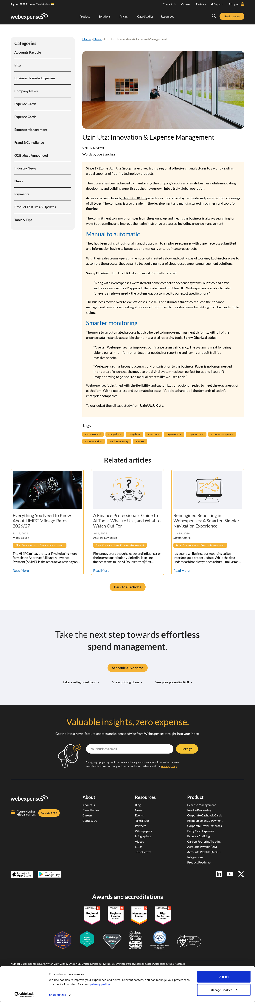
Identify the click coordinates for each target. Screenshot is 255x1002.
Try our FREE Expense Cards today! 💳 (32, 4)
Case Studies (91, 810)
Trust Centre (143, 852)
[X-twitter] (241, 874)
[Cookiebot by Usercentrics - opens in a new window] (24, 995)
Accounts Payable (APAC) (203, 852)
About (89, 797)
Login (234, 4)
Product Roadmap (199, 862)
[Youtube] (230, 874)
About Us (89, 805)
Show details (57, 994)
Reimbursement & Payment (205, 820)
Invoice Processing (119, 441)
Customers (153, 434)
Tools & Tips (23, 220)
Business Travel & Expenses (34, 78)
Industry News (25, 168)
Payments (21, 194)
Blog (17, 65)
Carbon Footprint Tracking (204, 841)
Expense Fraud (196, 434)
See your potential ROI (173, 682)
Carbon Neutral (93, 434)
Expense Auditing (198, 836)
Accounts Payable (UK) (202, 846)
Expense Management (30, 129)
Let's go (187, 749)
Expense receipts (93, 441)
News (18, 181)
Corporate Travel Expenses (204, 825)
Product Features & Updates (35, 207)
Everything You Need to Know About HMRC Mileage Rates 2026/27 (42, 520)
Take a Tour (142, 820)
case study (124, 405)
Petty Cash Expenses (200, 831)
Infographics (143, 836)
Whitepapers (143, 831)
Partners (201, 4)
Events (139, 815)
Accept (223, 976)
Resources (145, 797)
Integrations (195, 857)
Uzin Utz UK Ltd (134, 198)
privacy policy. (100, 984)
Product (195, 797)
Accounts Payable (27, 52)
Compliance (134, 434)
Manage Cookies (222, 989)
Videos (139, 841)
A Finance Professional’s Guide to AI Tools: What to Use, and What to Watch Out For (127, 520)
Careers (185, 4)
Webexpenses (96, 385)
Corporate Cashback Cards (204, 815)
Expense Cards (25, 104)
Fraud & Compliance (29, 142)
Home (86, 39)
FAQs (138, 846)
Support (218, 4)
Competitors (114, 434)
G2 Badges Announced (31, 155)
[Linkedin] (219, 874)
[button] (214, 16)
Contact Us (169, 4)
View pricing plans (127, 682)
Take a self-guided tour (81, 682)
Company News (26, 91)
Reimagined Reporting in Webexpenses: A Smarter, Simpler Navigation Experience (206, 520)
